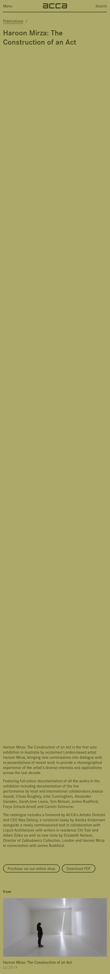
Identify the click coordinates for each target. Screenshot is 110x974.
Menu (7, 5)
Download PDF (79, 868)
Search (101, 5)
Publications (13, 21)
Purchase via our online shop (31, 868)
